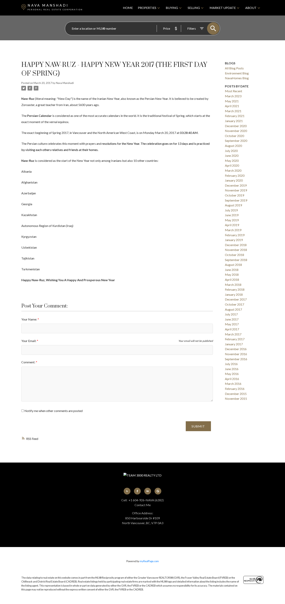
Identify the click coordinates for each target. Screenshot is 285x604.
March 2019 (233, 230)
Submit (198, 426)
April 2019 (232, 225)
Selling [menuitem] (194, 7)
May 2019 (232, 220)
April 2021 (232, 106)
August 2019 (233, 205)
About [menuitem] (250, 7)
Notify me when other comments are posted (53, 411)
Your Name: (29, 319)
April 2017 (232, 329)
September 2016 (236, 359)
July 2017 (231, 314)
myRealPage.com (149, 561)
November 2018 (236, 250)
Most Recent (233, 91)
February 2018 (234, 289)
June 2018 (231, 269)
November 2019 (236, 190)
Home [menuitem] (128, 7)
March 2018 (233, 284)
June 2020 (231, 155)
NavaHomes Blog (237, 78)
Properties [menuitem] (147, 7)
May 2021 (232, 101)
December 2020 (236, 126)
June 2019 (231, 215)
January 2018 (234, 294)
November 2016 (236, 354)
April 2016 (232, 379)
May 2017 (232, 324)
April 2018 (232, 279)
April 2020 (232, 165)
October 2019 (234, 195)
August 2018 (233, 264)
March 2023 (233, 96)
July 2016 (231, 364)
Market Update (223, 7)
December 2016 (236, 349)
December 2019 (236, 185)
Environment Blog (237, 73)
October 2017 (234, 304)
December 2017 (236, 299)
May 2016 (232, 374)
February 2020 (234, 175)
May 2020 (232, 160)
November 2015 (236, 398)
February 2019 (234, 235)
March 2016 (233, 383)
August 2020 (233, 145)
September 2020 (236, 140)
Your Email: (29, 341)
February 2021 (234, 116)
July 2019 (231, 210)
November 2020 (236, 131)
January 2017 (234, 344)
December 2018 (236, 245)
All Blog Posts (234, 68)
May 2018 (232, 274)
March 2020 (233, 170)
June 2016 (231, 369)
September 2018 (236, 260)
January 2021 (234, 121)
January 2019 (234, 240)
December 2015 (236, 393)
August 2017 (233, 309)
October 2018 (234, 255)
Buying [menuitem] (172, 7)
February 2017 (234, 339)
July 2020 (231, 151)
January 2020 (234, 180)
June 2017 (231, 319)
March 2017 (233, 334)
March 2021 (233, 111)
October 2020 (234, 136)
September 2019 (236, 200)
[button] (127, 491)
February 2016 (234, 388)
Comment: (28, 362)
